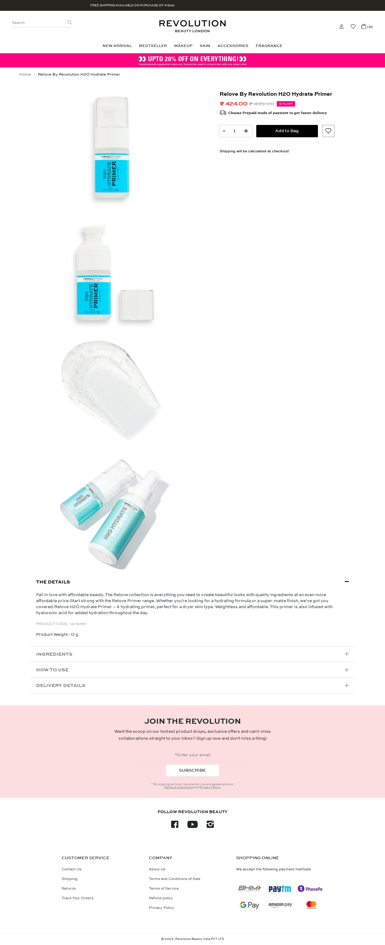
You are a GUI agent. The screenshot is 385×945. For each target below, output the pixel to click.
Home (25, 74)
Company (160, 858)
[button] (367, 26)
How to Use (52, 670)
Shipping (228, 151)
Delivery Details (60, 685)
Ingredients (54, 654)
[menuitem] (117, 46)
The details (53, 582)
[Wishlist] (353, 26)
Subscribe (192, 770)
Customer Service (85, 858)
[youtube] (192, 826)
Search (18, 22)
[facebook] (174, 826)
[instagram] (210, 826)
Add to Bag (287, 130)
